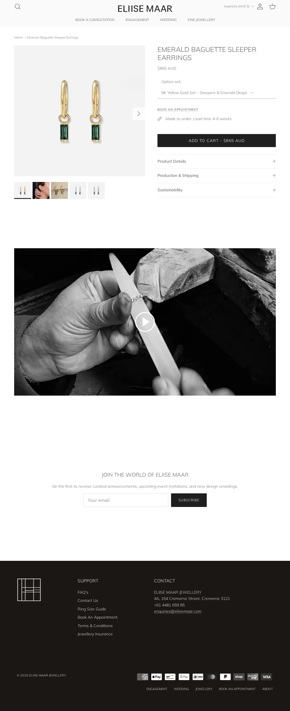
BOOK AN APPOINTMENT (237, 689)
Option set (170, 81)
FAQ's (83, 592)
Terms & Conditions (95, 625)
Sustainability (170, 189)
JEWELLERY (203, 689)
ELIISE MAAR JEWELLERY (47, 675)
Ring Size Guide (92, 609)
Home (18, 37)
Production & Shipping (178, 175)
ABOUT (267, 689)
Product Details (171, 161)
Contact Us (88, 600)
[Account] (258, 6)
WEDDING (168, 20)
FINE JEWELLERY (201, 20)
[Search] (17, 6)
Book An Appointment (98, 617)
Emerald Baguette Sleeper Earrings (52, 37)
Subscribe (188, 500)
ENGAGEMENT (137, 20)
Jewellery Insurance (95, 633)
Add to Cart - (217, 140)
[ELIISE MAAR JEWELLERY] (145, 8)
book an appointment (177, 109)
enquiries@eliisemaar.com (177, 611)
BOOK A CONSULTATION (94, 20)
